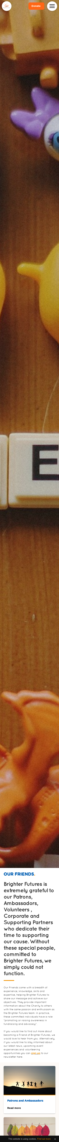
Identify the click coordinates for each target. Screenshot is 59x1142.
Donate (36, 6)
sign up (35, 1053)
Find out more (44, 1139)
